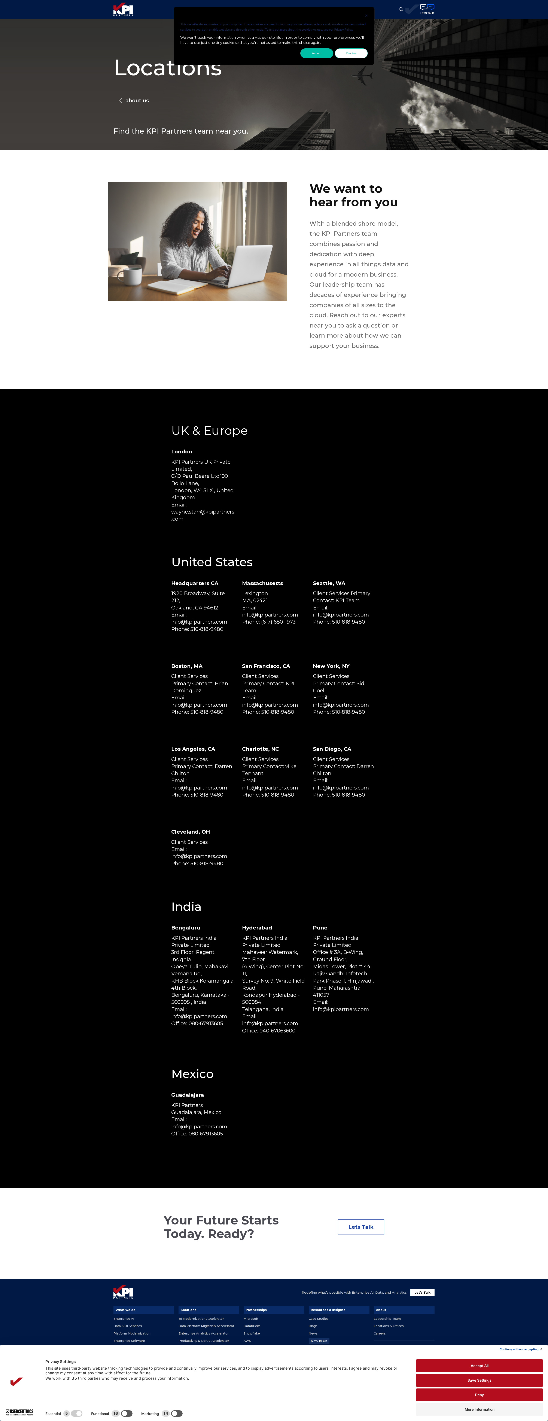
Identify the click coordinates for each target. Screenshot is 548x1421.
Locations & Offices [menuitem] (389, 1326)
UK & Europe (209, 430)
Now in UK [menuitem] (319, 1341)
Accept (317, 53)
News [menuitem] (313, 1333)
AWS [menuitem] (247, 1341)
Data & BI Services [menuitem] (127, 1326)
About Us (137, 100)
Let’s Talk (422, 1292)
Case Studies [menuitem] (319, 1319)
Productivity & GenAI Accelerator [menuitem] (204, 1341)
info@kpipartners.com (199, 622)
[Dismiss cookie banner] (366, 16)
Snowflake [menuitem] (252, 1333)
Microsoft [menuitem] (251, 1319)
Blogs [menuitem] (313, 1326)
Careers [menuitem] (380, 1333)
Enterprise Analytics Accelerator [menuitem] (204, 1333)
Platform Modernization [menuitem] (131, 1333)
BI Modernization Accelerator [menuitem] (201, 1319)
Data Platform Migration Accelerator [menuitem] (206, 1326)
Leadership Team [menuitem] (387, 1319)
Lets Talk (361, 1227)
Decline (351, 53)
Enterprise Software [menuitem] (129, 1341)
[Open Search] (401, 9)
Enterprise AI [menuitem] (123, 1319)
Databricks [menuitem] (252, 1326)
